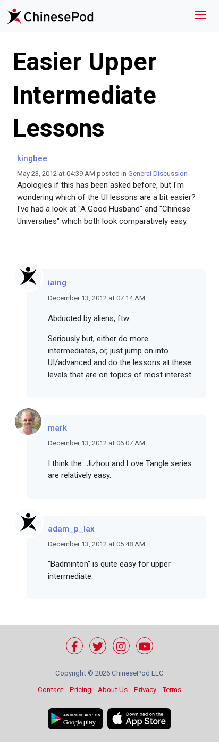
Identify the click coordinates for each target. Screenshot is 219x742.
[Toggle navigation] (200, 16)
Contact (50, 690)
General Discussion (158, 174)
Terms (172, 690)
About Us (113, 690)
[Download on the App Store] (139, 718)
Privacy (145, 690)
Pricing (80, 690)
